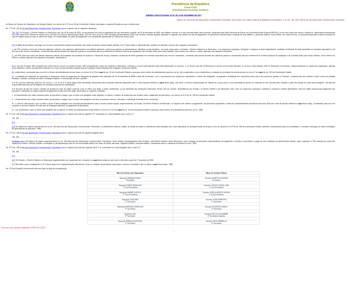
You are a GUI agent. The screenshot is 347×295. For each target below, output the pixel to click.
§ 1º (13, 122)
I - (13, 49)
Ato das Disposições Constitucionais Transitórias (41, 28)
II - (13, 56)
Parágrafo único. (18, 141)
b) (12, 66)
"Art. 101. (15, 33)
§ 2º (13, 45)
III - (13, 72)
